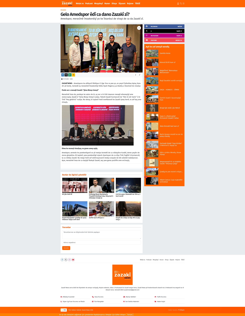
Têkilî (137, 3)
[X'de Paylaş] (66, 74)
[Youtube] (73, 259)
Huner (107, 3)
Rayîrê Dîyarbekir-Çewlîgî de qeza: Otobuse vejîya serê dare (74, 218)
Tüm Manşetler (99, 301)
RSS (64, 310)
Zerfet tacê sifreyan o (96, 218)
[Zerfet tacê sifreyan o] (101, 209)
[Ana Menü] (183, 3)
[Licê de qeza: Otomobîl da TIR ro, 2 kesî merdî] (128, 185)
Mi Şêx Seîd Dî (67, 194)
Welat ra (80, 3)
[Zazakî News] (67, 3)
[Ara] (181, 3)
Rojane (130, 3)
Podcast (89, 3)
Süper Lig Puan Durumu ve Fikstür (74, 301)
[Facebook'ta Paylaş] (62, 74)
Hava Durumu (99, 297)
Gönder (66, 248)
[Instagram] (69, 259)
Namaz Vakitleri (131, 297)
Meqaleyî (98, 3)
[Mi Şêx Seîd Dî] (74, 185)
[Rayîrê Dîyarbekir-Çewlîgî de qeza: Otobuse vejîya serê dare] (74, 209)
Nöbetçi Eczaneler (69, 297)
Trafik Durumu (161, 297)
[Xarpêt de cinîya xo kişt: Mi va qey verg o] (128, 209)
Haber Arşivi (161, 301)
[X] (65, 259)
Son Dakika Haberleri (132, 301)
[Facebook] (62, 259)
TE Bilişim (181, 310)
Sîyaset (122, 3)
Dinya (114, 3)
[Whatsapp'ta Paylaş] (69, 74)
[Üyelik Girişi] (178, 3)
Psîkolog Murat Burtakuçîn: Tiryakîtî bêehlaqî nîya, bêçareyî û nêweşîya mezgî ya (101, 196)
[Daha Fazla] (73, 74)
